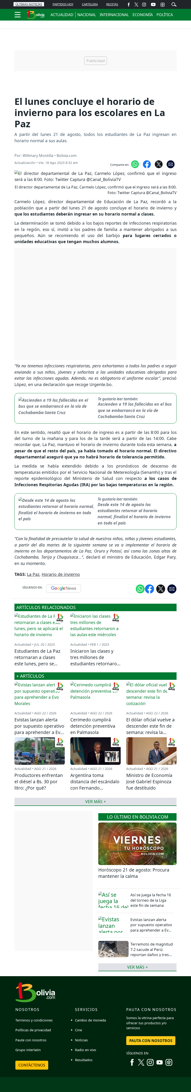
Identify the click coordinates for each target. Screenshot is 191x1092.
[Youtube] (153, 4)
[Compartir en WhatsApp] (135, 163)
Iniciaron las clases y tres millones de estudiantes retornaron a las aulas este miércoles (95, 663)
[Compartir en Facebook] (147, 163)
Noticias (81, 1040)
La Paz (33, 574)
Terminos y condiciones (34, 1020)
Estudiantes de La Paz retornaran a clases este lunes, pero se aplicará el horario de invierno (37, 663)
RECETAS (112, 4)
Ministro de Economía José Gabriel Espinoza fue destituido (149, 781)
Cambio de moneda (90, 1020)
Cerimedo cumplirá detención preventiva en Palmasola (92, 725)
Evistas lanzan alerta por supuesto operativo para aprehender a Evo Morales (151, 927)
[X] (136, 4)
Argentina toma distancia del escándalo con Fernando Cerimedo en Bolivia (94, 784)
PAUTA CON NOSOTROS (150, 1040)
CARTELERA (90, 4)
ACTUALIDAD (62, 14)
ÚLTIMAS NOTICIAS (28, 4)
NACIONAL (86, 14)
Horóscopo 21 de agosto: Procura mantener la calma (133, 873)
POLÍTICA (165, 14)
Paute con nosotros (30, 1040)
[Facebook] (129, 4)
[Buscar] (174, 4)
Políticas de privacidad (33, 1030)
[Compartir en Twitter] (160, 588)
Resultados (83, 1060)
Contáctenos (31, 1065)
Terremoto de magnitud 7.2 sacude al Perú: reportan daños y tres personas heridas (151, 952)
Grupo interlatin (28, 1050)
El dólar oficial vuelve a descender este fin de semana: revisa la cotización (150, 729)
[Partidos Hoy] (162, 4)
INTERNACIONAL (114, 14)
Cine (78, 1030)
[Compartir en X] (159, 163)
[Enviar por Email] (171, 163)
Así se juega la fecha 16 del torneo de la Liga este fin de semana (150, 900)
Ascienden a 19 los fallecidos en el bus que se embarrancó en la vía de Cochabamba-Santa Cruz (135, 410)
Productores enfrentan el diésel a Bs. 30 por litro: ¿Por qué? (38, 781)
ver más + (137, 967)
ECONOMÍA (143, 14)
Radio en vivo (85, 1050)
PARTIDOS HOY (63, 4)
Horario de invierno (61, 574)
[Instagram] (144, 4)
